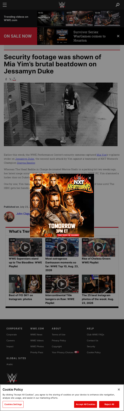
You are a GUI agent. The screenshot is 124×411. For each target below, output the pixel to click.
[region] (62, 397)
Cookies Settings (13, 404)
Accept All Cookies (85, 404)
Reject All (109, 404)
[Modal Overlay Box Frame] (62, 205)
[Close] (118, 389)
